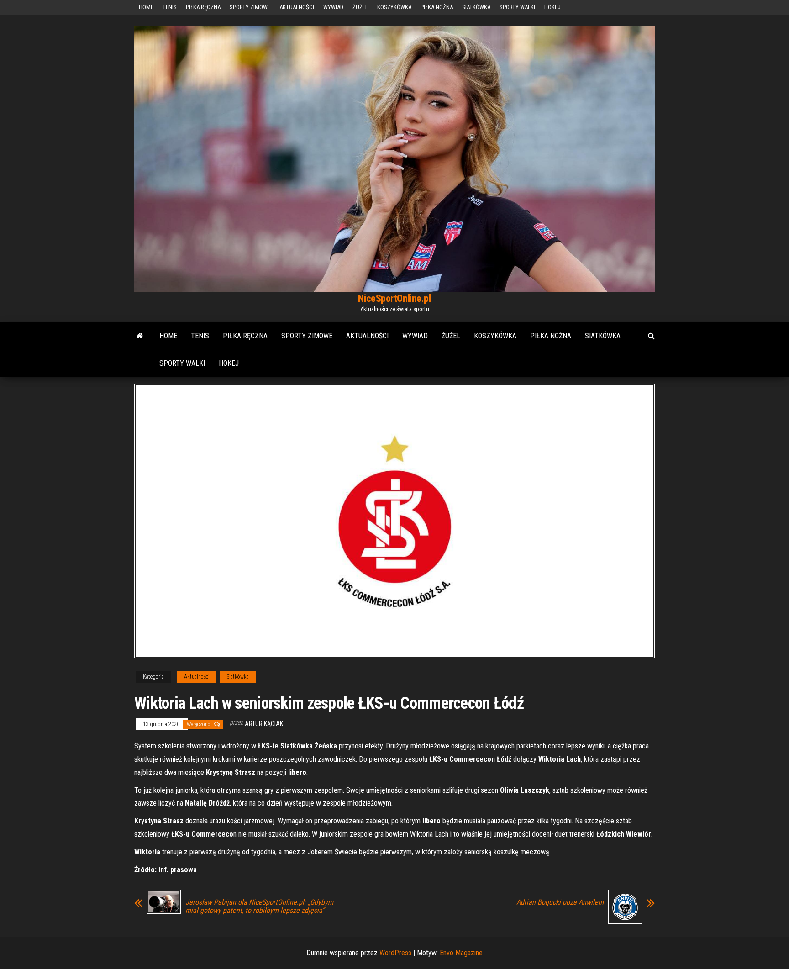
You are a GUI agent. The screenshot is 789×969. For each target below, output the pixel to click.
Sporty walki (517, 7)
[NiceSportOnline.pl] (140, 336)
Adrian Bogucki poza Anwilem (560, 902)
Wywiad (333, 7)
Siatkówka (476, 7)
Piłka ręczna (203, 7)
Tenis (170, 7)
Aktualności (296, 7)
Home (146, 7)
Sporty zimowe (250, 7)
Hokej (552, 7)
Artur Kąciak (264, 723)
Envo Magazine (461, 952)
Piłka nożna (437, 7)
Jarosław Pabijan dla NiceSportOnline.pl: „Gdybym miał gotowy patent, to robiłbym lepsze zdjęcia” (259, 906)
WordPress (395, 952)
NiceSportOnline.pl (394, 298)
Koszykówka (394, 7)
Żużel (360, 7)
